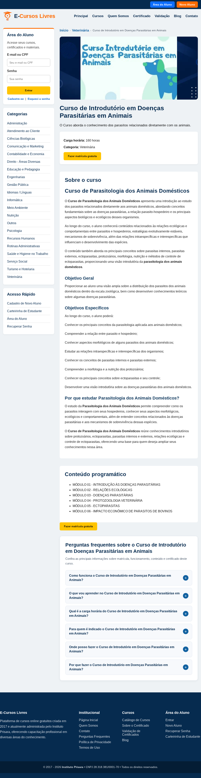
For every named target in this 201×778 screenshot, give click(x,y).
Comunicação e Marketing (25, 146)
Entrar (28, 90)
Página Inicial (88, 720)
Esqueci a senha (39, 98)
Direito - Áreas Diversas (23, 161)
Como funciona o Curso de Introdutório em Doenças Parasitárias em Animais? (128, 578)
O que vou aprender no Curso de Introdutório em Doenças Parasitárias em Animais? (128, 595)
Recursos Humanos (21, 238)
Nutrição (13, 215)
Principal (81, 16)
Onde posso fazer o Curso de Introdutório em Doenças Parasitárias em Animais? (128, 649)
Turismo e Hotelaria (20, 269)
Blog (177, 16)
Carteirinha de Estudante (24, 311)
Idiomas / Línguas (19, 192)
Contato (191, 16)
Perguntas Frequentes (94, 736)
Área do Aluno (162, 4)
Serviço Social (17, 261)
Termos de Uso (89, 747)
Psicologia (14, 230)
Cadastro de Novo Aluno (24, 303)
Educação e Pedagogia (23, 169)
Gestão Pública (17, 184)
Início (64, 30)
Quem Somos (118, 16)
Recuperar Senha (19, 326)
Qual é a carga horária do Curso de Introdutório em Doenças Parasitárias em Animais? (128, 613)
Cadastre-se (16, 98)
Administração (17, 123)
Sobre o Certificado (135, 725)
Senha (12, 71)
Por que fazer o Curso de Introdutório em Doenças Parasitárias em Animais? (128, 667)
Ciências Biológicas (21, 138)
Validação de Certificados (131, 732)
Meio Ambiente (17, 207)
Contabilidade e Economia (25, 154)
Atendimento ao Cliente (23, 131)
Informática (14, 200)
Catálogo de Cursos (136, 720)
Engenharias (16, 177)
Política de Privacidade (95, 742)
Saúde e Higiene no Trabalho (27, 253)
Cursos (97, 16)
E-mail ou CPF (17, 54)
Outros (11, 223)
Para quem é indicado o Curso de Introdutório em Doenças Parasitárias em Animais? (128, 631)
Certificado (141, 16)
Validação (162, 16)
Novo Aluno (187, 4)
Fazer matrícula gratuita (82, 156)
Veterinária (14, 276)
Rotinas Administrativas (23, 246)
